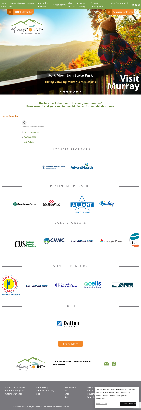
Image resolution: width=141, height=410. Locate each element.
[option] (70, 51)
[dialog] (117, 397)
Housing (91, 393)
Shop (67, 393)
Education (92, 397)
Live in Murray (82, 5)
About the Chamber (43, 5)
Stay (67, 397)
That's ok (132, 404)
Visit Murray (71, 5)
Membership (61, 4)
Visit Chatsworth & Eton (119, 5)
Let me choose (101, 404)
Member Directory (45, 390)
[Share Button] (24, 122)
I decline (124, 404)
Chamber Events (13, 393)
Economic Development (97, 5)
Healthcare (92, 390)
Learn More (70, 344)
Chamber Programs (15, 390)
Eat (66, 390)
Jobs (38, 393)
